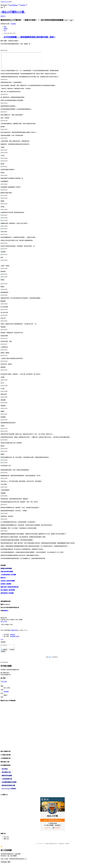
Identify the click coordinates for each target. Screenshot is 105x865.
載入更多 (3, 642)
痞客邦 (13, 630)
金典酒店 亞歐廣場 (6, 583)
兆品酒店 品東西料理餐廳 (8, 580)
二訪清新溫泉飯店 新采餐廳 (8, 574)
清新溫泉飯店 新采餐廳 (7, 593)
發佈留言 (3, 651)
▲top (2, 639)
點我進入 (5, 610)
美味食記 (12, 634)
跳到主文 (3, 16)
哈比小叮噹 (4, 621)
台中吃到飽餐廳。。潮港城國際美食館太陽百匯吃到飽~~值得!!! (29, 37)
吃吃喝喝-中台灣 (14, 636)
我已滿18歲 (3, 862)
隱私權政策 (61, 843)
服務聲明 (67, 843)
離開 (9, 862)
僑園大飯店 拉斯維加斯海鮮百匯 (9, 587)
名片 (5, 30)
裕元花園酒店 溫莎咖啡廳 (8, 590)
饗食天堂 (3, 577)
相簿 (5, 27)
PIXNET (41, 843)
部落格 (5, 28)
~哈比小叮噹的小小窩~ (13, 12)
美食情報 (13, 23)
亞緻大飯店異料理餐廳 (7, 571)
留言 (16, 630)
